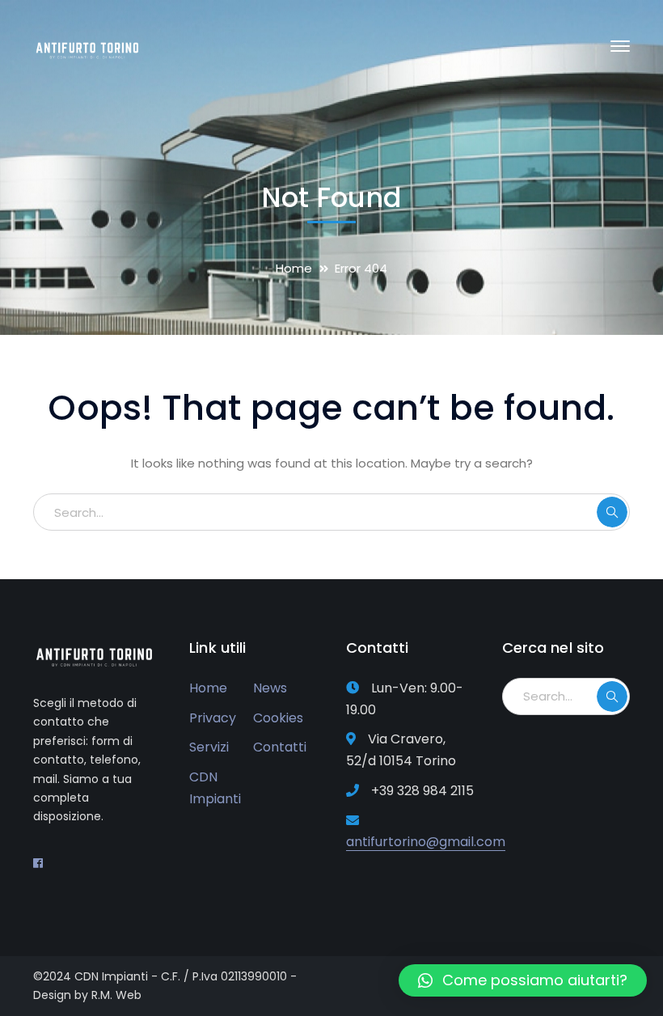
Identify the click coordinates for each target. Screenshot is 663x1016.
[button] (523, 980)
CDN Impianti (215, 788)
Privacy (212, 718)
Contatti (279, 747)
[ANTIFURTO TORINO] (89, 44)
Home (294, 268)
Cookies (278, 718)
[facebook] (38, 863)
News (270, 688)
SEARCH (612, 512)
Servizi (209, 747)
